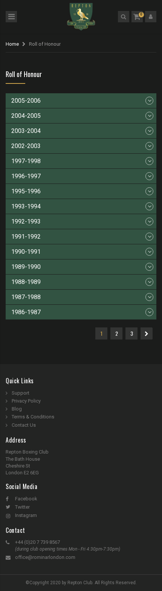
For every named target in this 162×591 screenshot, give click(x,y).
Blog (17, 409)
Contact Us (24, 425)
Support (20, 393)
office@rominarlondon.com (45, 557)
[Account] (150, 16)
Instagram (26, 515)
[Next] (147, 333)
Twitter (22, 507)
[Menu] (11, 16)
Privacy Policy (26, 401)
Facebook (26, 499)
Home (12, 44)
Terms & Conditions (33, 417)
